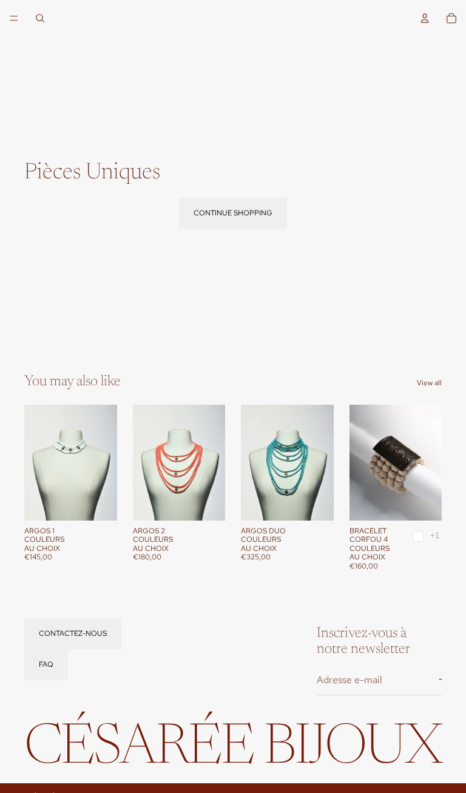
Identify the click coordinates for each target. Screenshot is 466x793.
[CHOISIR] (98, 502)
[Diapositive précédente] (37, 462)
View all (429, 383)
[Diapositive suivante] (103, 462)
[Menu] (14, 18)
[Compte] (424, 18)
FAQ (46, 664)
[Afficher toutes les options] (434, 535)
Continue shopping (233, 213)
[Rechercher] (40, 18)
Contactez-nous (73, 633)
